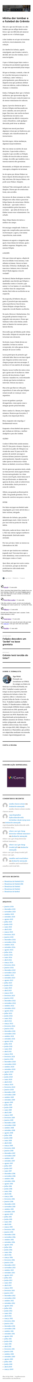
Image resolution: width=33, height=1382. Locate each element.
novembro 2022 (10, 1003)
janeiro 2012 (8, 1323)
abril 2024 (8, 960)
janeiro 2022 (9, 1029)
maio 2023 (8, 988)
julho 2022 (8, 1013)
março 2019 (8, 1115)
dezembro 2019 (9, 1092)
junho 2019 (8, 1107)
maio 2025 (8, 927)
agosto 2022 (8, 1011)
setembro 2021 (9, 1039)
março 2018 (8, 1145)
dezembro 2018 (9, 1123)
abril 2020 (8, 1082)
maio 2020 (8, 1079)
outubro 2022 (9, 1006)
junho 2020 (8, 1077)
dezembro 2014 (9, 1234)
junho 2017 (8, 1168)
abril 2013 (7, 1285)
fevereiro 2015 (9, 1229)
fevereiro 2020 (9, 1087)
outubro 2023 (9, 975)
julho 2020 (8, 1074)
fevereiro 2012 (9, 1321)
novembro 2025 (10, 912)
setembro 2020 (9, 1069)
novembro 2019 (9, 1095)
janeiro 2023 (8, 998)
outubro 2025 (9, 914)
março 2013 (8, 1288)
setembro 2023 (9, 978)
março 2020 (8, 1084)
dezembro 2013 (9, 1265)
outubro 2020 (9, 1067)
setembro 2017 (9, 1161)
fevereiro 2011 (9, 1349)
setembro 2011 (9, 1334)
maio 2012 (8, 1313)
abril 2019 (7, 1112)
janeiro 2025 (8, 937)
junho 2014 (8, 1250)
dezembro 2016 (9, 1173)
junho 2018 (8, 1138)
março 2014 (8, 1257)
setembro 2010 (9, 1356)
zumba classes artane (17, 804)
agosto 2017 (8, 1163)
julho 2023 (8, 983)
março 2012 (8, 1318)
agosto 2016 (8, 1184)
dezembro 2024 (10, 940)
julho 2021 (8, 1044)
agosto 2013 (8, 1275)
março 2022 (8, 1023)
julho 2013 (8, 1278)
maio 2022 (8, 1018)
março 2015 (8, 1227)
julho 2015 (8, 1217)
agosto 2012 (8, 1306)
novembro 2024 (10, 942)
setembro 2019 (9, 1100)
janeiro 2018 (8, 1151)
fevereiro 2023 (9, 995)
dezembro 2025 (9, 909)
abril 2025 (8, 929)
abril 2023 (8, 990)
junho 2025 (8, 924)
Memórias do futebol (12, 891)
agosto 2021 (8, 1041)
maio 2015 (8, 1222)
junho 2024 (8, 955)
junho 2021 (8, 1046)
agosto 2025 (8, 919)
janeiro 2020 (9, 1090)
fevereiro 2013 (9, 1290)
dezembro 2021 (9, 1031)
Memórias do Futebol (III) (13, 884)
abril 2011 (7, 1346)
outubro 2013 (9, 1270)
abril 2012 (7, 1316)
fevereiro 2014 (9, 1260)
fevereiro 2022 (9, 1026)
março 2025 (8, 932)
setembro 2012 (9, 1303)
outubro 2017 (9, 1158)
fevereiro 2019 (9, 1117)
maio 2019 (8, 1110)
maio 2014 (8, 1252)
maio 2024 (8, 957)
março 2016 (8, 1196)
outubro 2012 (9, 1301)
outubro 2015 (9, 1209)
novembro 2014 (9, 1237)
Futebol (22, 578)
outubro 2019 (9, 1097)
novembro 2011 (9, 1329)
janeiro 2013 (8, 1293)
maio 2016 (8, 1191)
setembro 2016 (9, 1181)
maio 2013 (8, 1283)
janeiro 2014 (8, 1262)
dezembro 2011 (9, 1326)
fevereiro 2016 (9, 1199)
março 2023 (8, 993)
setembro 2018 (9, 1130)
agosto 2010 (8, 1359)
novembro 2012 (9, 1298)
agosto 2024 (8, 950)
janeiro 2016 (8, 1201)
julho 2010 (8, 1362)
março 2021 (8, 1054)
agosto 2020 (8, 1072)
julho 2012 (8, 1308)
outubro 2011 (8, 1331)
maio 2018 (8, 1140)
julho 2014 (8, 1247)
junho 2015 (8, 1219)
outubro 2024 (9, 945)
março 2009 (8, 1369)
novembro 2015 (9, 1206)
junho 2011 (8, 1341)
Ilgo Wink (8, 578)
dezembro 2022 (10, 1001)
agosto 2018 (8, 1133)
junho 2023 (8, 985)
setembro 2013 (9, 1273)
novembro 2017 (9, 1156)
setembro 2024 (9, 947)
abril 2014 (7, 1255)
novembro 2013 (9, 1267)
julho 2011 (8, 1339)
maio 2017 (8, 1171)
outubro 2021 (9, 1036)
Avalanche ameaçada (16, 806)
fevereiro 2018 (9, 1148)
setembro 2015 (9, 1212)
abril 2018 (8, 1143)
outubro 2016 (9, 1179)
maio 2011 (7, 1344)
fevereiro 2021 (9, 1056)
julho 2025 (8, 922)
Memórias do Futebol (12, 886)
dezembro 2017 (9, 1153)
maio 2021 (8, 1049)
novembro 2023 (10, 973)
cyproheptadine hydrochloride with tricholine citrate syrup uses (19, 817)
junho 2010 (8, 1364)
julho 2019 (8, 1105)
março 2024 (8, 962)
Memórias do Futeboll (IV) (14, 881)
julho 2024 (8, 952)
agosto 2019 (8, 1102)
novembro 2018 (10, 1125)
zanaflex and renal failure (18, 858)
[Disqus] (16, 607)
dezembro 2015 (9, 1204)
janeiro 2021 (8, 1059)
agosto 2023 (8, 980)
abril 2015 (7, 1224)
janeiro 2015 (8, 1232)
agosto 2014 (8, 1245)
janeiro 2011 (8, 1351)
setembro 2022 (9, 1008)
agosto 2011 (8, 1336)
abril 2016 (7, 1194)
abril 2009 (8, 1367)
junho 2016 (8, 1189)
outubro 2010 (9, 1354)
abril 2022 (8, 1021)
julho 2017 (8, 1166)
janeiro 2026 (9, 906)
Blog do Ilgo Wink (8, 1376)
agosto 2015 (8, 1214)
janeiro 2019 (8, 1120)
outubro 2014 (9, 1240)
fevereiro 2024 (9, 965)
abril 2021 (7, 1051)
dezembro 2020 (10, 1062)
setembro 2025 (9, 917)
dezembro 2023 (9, 970)
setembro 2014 (9, 1242)
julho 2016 (8, 1186)
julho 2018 (8, 1135)
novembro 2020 (10, 1064)
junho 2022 (8, 1016)
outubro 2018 (9, 1128)
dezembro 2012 (9, 1295)
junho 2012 (8, 1311)
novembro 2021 (9, 1034)
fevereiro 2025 (9, 934)
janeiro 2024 (9, 967)
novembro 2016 (9, 1176)
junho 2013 (8, 1280)
